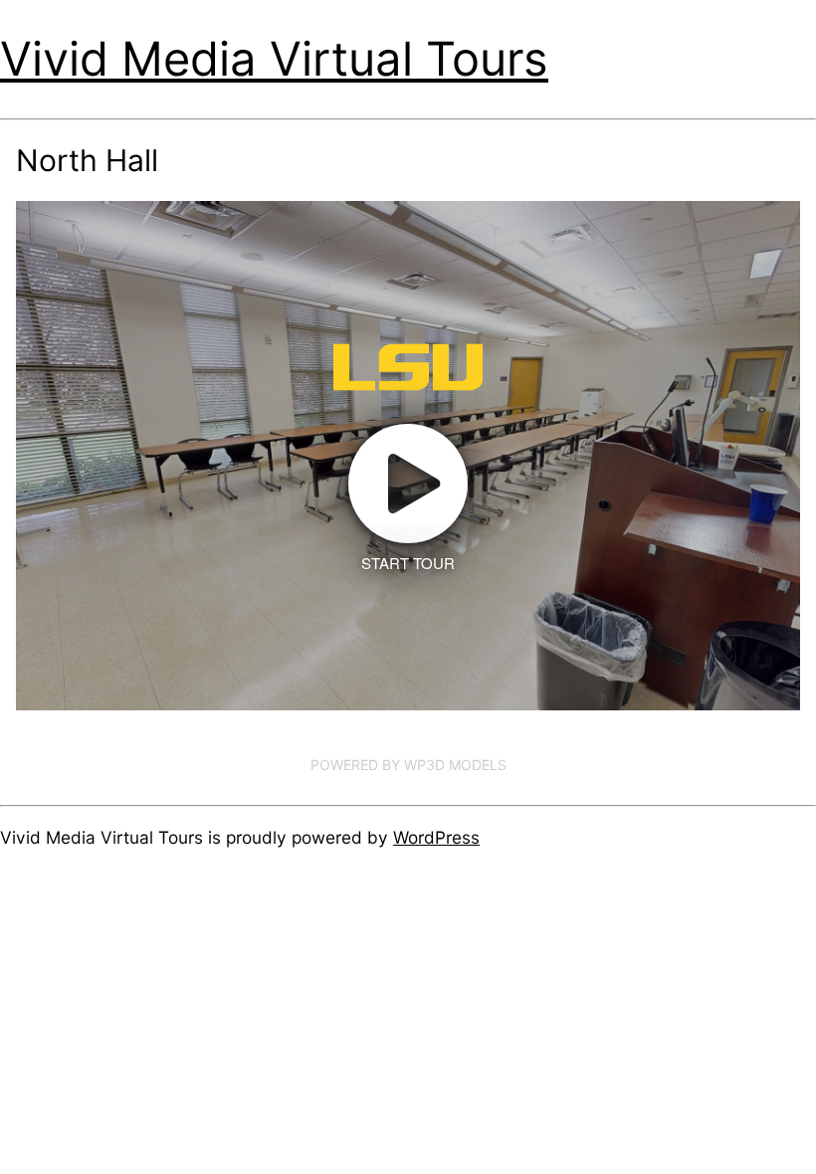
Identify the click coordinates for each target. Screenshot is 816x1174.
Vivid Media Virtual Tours (274, 58)
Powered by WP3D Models (408, 764)
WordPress (436, 837)
